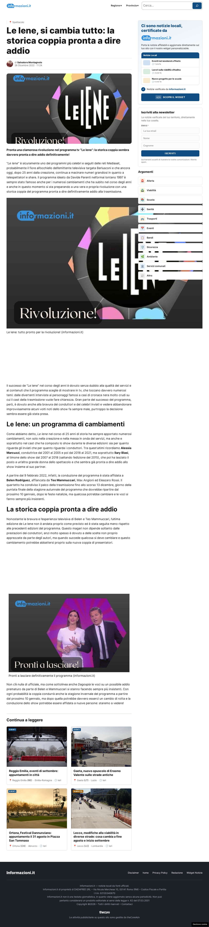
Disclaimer (133, 872)
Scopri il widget (170, 97)
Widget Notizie (194, 872)
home (146, 872)
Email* (145, 125)
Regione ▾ (116, 5)
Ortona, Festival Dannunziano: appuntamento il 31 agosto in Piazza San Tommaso (34, 836)
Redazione (177, 872)
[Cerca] (197, 5)
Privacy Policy (160, 872)
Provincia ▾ (132, 5)
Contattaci (127, 904)
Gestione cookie (200, 924)
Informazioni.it (21, 872)
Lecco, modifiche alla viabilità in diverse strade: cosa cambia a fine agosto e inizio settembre (97, 836)
